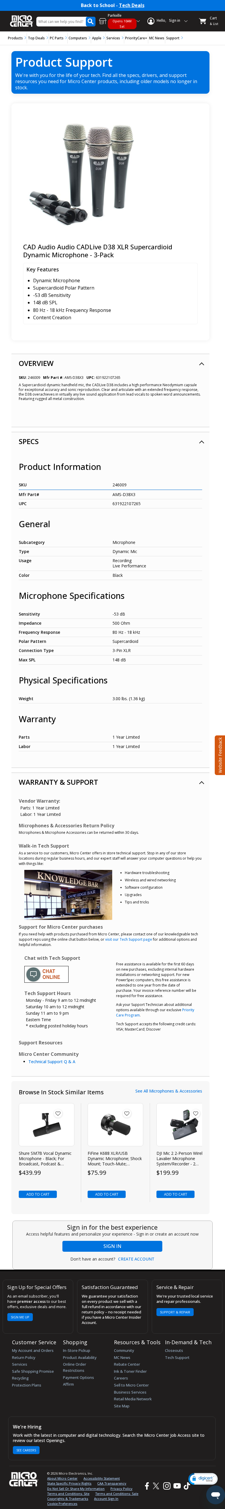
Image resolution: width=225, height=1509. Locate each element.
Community (124, 1350)
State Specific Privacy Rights (69, 1483)
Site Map (121, 1406)
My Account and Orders (33, 1350)
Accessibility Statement (101, 1478)
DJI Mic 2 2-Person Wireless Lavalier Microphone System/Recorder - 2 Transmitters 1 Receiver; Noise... (182, 1159)
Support (173, 38)
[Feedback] (219, 754)
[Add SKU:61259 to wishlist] (58, 1113)
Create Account (136, 1259)
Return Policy (23, 1357)
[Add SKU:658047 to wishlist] (196, 1113)
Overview (36, 363)
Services (113, 38)
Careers (121, 1378)
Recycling (20, 1378)
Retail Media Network (133, 1399)
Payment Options (78, 1377)
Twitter (157, 1485)
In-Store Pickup (76, 1350)
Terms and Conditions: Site (68, 1493)
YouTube (176, 1485)
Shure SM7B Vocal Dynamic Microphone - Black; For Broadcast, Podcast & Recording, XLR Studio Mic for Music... (45, 1159)
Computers (78, 38)
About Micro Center (62, 1478)
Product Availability (80, 1357)
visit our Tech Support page (128, 939)
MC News (156, 38)
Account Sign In (106, 1498)
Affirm (68, 1384)
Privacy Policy (121, 1488)
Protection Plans (26, 1385)
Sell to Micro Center (131, 1385)
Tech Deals (131, 5)
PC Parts (57, 38)
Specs (29, 441)
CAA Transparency (111, 1483)
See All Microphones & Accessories (168, 1091)
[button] (203, 1479)
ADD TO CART (38, 1194)
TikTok (186, 1485)
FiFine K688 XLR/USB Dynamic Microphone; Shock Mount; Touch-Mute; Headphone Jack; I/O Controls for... (115, 1159)
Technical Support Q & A (51, 1061)
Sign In (112, 1246)
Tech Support (177, 1357)
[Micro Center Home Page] (21, 18)
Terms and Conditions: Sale (116, 1493)
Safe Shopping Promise (33, 1371)
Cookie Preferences (62, 1503)
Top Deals (36, 38)
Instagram (166, 1485)
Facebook (146, 1485)
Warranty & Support (58, 782)
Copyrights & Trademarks (67, 1498)
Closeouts (174, 1350)
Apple (96, 38)
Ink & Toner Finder (130, 1371)
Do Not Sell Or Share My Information (76, 1488)
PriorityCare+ (136, 38)
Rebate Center (127, 1364)
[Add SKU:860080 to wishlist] (127, 1113)
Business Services (130, 1392)
